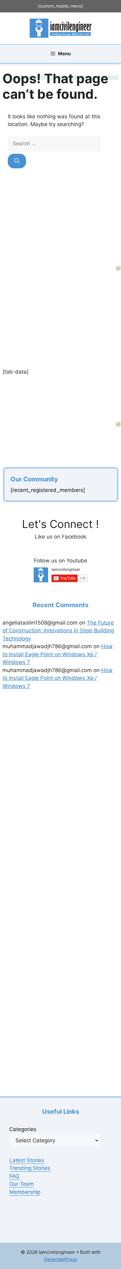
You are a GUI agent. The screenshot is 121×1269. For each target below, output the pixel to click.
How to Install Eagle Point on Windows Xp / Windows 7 (57, 654)
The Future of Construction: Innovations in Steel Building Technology (58, 631)
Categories (22, 1129)
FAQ (14, 1176)
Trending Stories (29, 1168)
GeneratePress (60, 1259)
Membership (24, 1192)
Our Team (21, 1184)
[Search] (17, 161)
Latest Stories (26, 1160)
